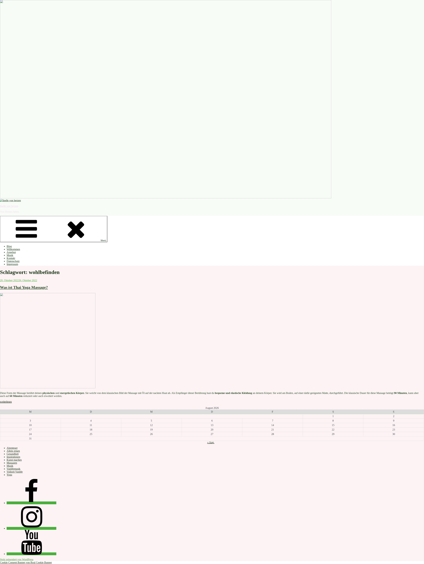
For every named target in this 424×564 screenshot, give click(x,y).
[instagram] (31, 528)
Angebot (11, 252)
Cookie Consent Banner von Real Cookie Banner (26, 562)
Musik (10, 255)
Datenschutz (13, 261)
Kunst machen (14, 459)
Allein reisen (13, 451)
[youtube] (31, 553)
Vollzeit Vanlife (15, 471)
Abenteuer (12, 448)
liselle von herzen (9, 206)
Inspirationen (13, 456)
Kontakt (11, 258)
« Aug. (210, 442)
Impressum (12, 264)
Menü (103, 240)
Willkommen (13, 249)
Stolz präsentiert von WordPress (16, 559)
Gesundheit (13, 453)
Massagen (12, 462)
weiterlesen (6, 401)
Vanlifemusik (13, 468)
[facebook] (31, 502)
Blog (9, 246)
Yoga (9, 474)
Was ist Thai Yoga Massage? (24, 287)
